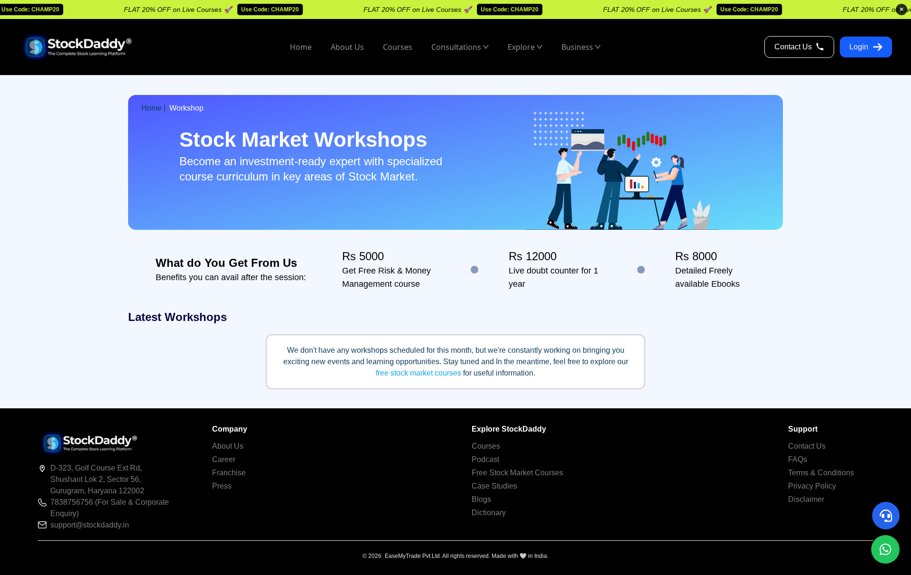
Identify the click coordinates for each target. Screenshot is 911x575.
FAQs (797, 459)
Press (222, 486)
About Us (227, 446)
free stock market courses (418, 373)
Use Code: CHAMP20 (261, 9)
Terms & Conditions (821, 473)
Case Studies (494, 486)
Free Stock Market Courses (517, 473)
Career (223, 459)
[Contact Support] (886, 515)
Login (858, 47)
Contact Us (793, 47)
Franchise (229, 473)
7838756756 (72, 502)
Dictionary (489, 513)
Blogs (481, 499)
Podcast (485, 459)
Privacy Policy (812, 486)
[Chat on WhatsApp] (885, 549)
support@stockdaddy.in (89, 525)
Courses (486, 446)
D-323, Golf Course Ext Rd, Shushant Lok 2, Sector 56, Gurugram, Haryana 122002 (97, 479)
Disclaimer (806, 499)
